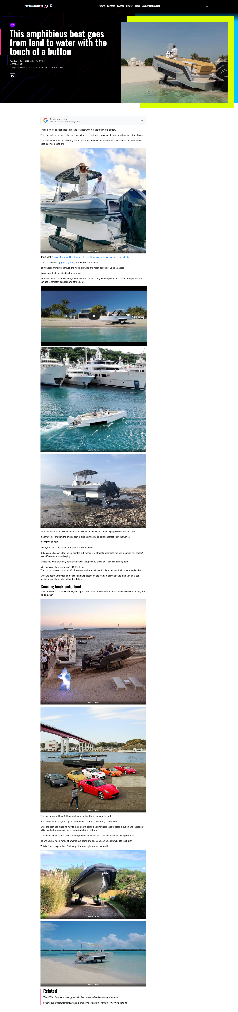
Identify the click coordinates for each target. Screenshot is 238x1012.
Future (101, 5)
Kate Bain (19, 64)
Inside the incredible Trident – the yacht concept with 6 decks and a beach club (92, 257)
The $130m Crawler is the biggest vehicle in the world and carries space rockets (81, 997)
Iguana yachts (68, 262)
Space (137, 5)
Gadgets (111, 5)
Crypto (129, 5)
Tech (12, 25)
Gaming (120, 5)
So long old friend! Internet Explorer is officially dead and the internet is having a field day (85, 1003)
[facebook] (12, 76)
